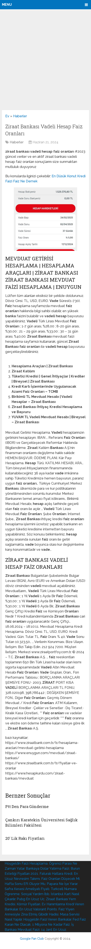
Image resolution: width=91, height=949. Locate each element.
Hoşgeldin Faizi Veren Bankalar (47, 919)
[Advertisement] (45, 59)
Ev (7, 116)
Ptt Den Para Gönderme (27, 806)
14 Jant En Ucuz (53, 930)
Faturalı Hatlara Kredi (56, 874)
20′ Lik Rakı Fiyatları (25, 838)
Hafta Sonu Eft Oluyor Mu (25, 884)
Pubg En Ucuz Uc (30, 899)
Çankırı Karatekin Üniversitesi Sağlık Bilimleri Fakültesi (41, 822)
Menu (7, 5)
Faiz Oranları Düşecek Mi (60, 879)
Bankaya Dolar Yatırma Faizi (47, 869)
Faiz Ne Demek (25, 181)
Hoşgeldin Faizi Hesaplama (26, 863)
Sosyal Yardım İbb (35, 894)
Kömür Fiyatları (28, 904)
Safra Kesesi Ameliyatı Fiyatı (27, 889)
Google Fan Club (32, 938)
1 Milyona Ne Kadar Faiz (51, 924)
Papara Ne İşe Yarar (62, 884)
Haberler (20, 116)
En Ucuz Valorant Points (38, 909)
